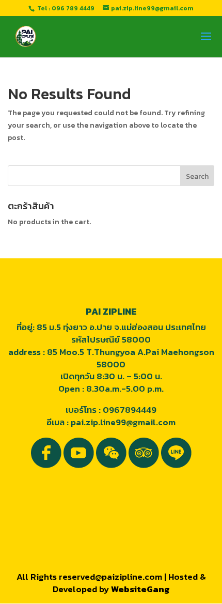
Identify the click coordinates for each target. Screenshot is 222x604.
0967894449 (129, 409)
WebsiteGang (140, 589)
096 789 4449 (73, 8)
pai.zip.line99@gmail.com (123, 422)
